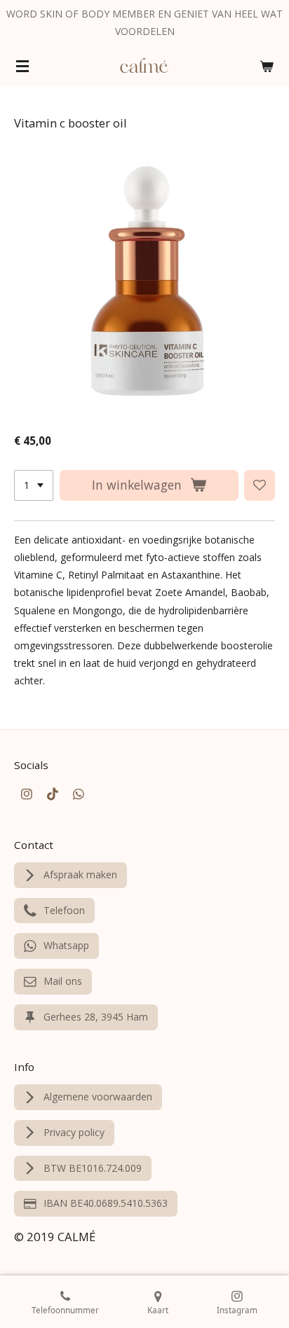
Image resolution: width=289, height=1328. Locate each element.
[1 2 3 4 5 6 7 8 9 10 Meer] (33, 485)
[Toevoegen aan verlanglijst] (259, 485)
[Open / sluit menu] (22, 66)
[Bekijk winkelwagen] (266, 66)
